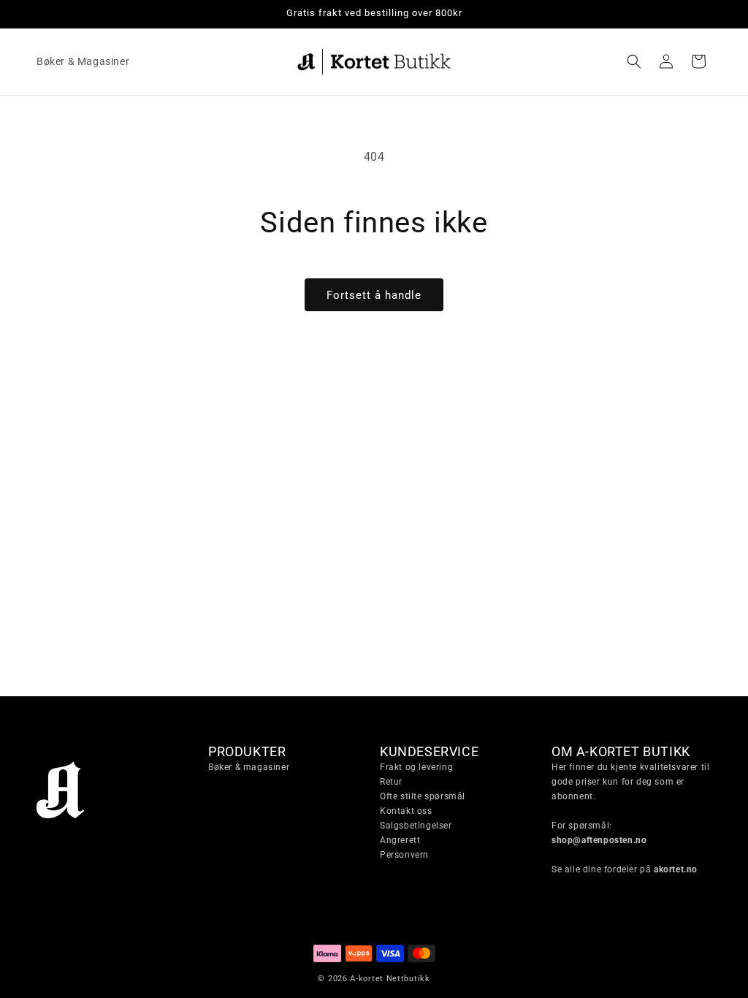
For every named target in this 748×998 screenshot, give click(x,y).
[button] (634, 61)
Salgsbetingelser (416, 825)
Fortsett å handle (374, 295)
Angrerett (400, 840)
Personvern (404, 855)
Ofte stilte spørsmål (422, 796)
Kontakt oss (406, 811)
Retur (391, 782)
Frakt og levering (416, 767)
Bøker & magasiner (248, 767)
